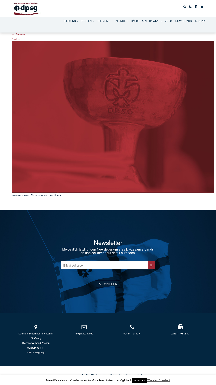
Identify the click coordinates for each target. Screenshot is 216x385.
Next (16, 39)
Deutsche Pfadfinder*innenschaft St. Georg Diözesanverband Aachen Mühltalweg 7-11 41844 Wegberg (35, 343)
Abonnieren (108, 284)
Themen (103, 21)
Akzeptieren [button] (139, 380)
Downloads (183, 21)
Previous (18, 34)
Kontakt (201, 21)
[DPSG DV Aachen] (26, 6)
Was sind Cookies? (158, 380)
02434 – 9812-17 (180, 333)
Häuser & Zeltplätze (145, 21)
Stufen (87, 21)
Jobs (168, 21)
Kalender (121, 21)
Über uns (69, 21)
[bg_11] (113, 116)
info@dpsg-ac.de (84, 333)
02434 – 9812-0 (132, 333)
